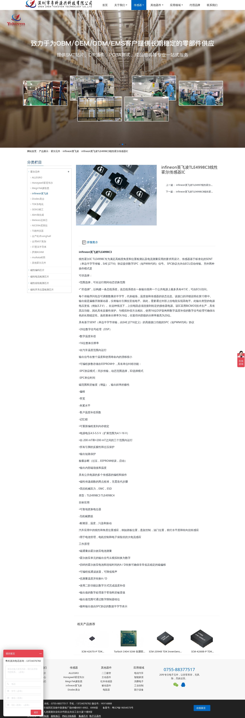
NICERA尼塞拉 (40, 225)
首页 (105, 5)
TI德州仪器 (38, 230)
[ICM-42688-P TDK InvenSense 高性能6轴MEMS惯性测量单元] (201, 638)
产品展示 (43, 151)
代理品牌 (195, 5)
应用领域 (175, 5)
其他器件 (155, 5)
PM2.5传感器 (69, 716)
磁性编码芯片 (37, 270)
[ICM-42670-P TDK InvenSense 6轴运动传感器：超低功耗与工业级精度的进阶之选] (92, 638)
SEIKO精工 (38, 209)
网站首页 (31, 151)
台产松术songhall (41, 236)
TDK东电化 (38, 204)
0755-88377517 (179, 669)
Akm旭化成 (38, 214)
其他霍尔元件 (39, 262)
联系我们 (212, 5)
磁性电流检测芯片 (39, 276)
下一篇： (191, 191)
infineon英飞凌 (71, 151)
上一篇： (191, 184)
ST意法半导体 (39, 246)
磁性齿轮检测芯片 (39, 283)
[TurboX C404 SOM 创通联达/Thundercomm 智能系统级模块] (128, 638)
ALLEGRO (37, 177)
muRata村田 (38, 257)
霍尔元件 (55, 151)
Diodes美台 (38, 198)
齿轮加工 (55, 716)
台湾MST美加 (39, 241)
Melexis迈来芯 (40, 220)
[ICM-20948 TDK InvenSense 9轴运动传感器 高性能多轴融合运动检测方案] (165, 638)
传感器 (138, 5)
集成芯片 (83, 716)
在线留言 (201, 708)
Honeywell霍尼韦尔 (42, 182)
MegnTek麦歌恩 (40, 188)
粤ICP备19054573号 (122, 707)
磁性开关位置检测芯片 (42, 289)
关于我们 (119, 5)
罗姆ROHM (38, 252)
